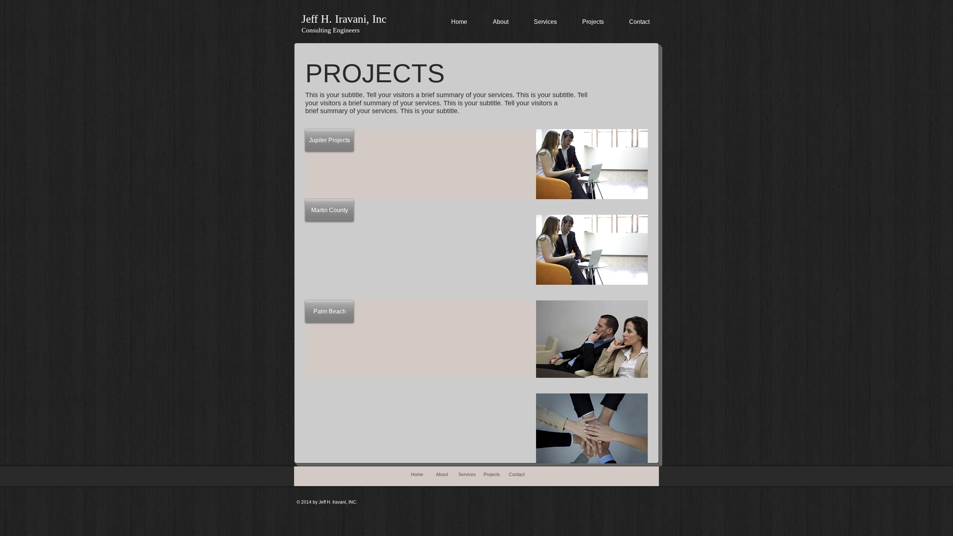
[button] (329, 140)
